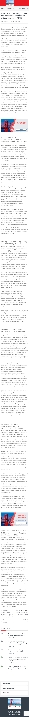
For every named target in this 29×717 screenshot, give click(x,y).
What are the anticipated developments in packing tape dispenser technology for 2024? (18, 659)
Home (2, 8)
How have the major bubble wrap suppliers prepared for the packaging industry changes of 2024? (17, 642)
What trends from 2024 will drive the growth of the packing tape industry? (17, 667)
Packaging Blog (11, 8)
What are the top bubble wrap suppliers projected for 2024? (15, 650)
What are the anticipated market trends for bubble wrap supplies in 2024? (17, 634)
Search (20, 3)
